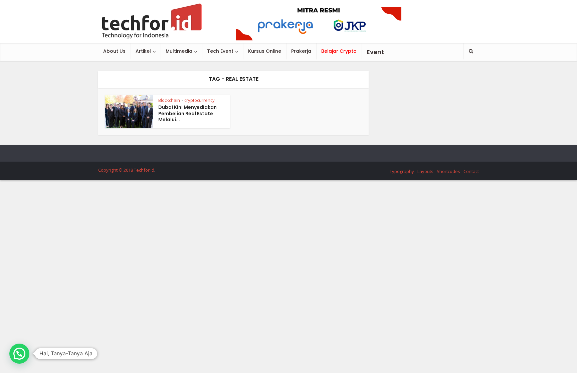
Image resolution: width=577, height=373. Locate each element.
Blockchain (169, 100)
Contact (471, 171)
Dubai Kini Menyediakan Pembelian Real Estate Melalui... (187, 113)
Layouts (425, 171)
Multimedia (179, 51)
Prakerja (301, 51)
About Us (114, 51)
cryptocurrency (199, 100)
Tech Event (220, 51)
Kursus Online (264, 51)
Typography (402, 171)
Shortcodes (448, 171)
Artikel (143, 51)
